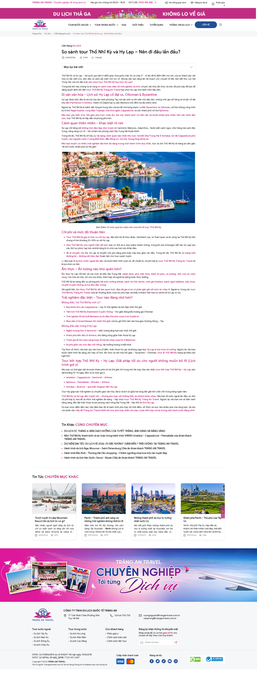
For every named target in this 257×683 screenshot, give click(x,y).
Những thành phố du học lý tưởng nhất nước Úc (152, 519)
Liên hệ (206, 24)
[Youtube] (170, 662)
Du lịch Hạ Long (77, 633)
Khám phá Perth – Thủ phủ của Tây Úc (203, 519)
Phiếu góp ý (112, 633)
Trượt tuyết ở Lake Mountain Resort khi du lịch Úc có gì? (51, 519)
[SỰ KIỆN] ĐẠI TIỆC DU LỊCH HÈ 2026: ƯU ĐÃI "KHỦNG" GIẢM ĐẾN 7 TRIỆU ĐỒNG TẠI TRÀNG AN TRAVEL (121, 443)
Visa (124, 25)
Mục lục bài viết (73, 67)
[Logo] (40, 24)
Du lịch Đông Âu (42, 641)
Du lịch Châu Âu (41, 645)
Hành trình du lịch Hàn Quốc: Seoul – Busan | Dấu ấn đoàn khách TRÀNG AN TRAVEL (110, 457)
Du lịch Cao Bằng (78, 641)
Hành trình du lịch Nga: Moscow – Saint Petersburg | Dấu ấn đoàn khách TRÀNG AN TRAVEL (115, 448)
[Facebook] (152, 662)
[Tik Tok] (164, 662)
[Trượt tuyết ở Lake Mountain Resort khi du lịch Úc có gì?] (54, 498)
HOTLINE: (140, 2)
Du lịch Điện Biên (78, 637)
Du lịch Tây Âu (41, 633)
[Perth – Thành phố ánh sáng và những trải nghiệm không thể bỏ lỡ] (104, 498)
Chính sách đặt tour (117, 641)
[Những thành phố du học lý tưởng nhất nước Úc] (153, 498)
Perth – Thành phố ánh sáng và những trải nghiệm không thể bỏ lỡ (103, 519)
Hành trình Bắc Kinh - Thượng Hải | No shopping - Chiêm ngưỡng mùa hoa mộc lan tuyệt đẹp (115, 453)
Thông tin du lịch (179, 25)
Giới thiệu (138, 25)
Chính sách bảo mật (117, 637)
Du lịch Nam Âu (41, 637)
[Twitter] (158, 662)
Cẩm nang (71, 46)
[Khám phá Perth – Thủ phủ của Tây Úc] (203, 498)
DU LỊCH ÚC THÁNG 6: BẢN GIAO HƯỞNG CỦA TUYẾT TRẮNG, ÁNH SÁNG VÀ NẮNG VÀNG (114, 431)
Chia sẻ (98, 57)
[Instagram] (176, 662)
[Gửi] (176, 642)
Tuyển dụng (156, 25)
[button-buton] (223, 511)
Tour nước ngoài (78, 25)
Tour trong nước (105, 25)
